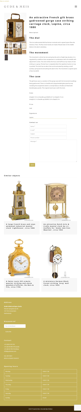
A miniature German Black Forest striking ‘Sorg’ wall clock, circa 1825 (56, 283)
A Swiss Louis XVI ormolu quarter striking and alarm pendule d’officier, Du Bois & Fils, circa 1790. (20, 284)
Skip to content (4, 1)
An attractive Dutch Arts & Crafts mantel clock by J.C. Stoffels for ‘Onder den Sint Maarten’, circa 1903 (57, 227)
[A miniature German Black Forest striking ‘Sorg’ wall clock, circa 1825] (56, 257)
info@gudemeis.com (10, 351)
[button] (76, 6)
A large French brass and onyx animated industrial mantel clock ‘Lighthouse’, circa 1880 (20, 226)
